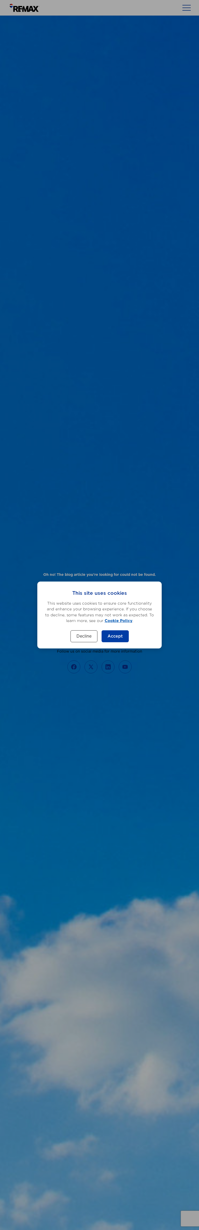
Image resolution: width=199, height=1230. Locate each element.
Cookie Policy (118, 621)
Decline (83, 636)
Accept (115, 636)
